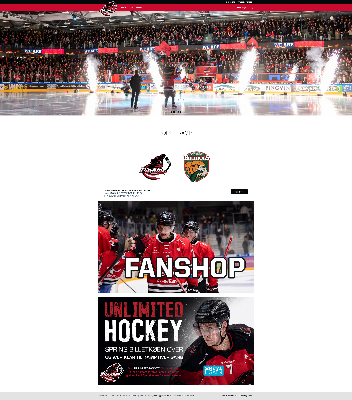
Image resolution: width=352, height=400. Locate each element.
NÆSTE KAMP (176, 132)
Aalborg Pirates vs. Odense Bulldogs (127, 190)
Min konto (230, 2)
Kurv (242, 7)
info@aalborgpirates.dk (159, 396)
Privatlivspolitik (228, 396)
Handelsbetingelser (243, 396)
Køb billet (239, 191)
